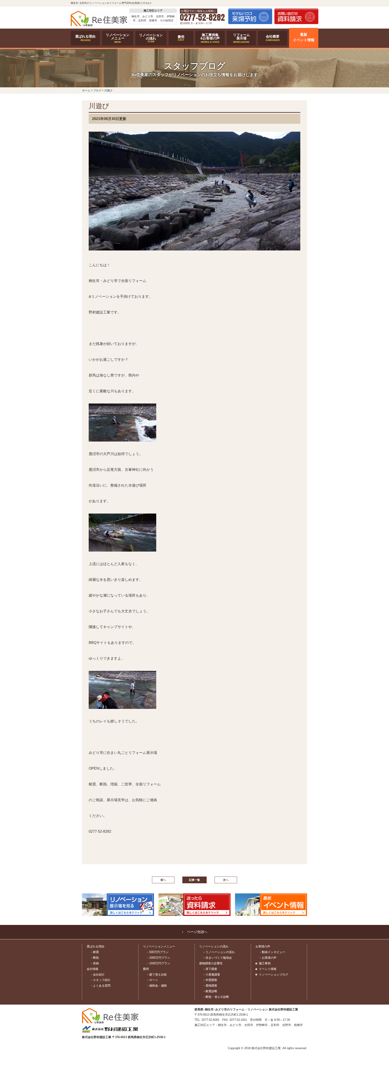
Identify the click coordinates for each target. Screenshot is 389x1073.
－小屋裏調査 (211, 974)
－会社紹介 (97, 974)
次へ (225, 879)
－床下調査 (210, 969)
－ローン (152, 980)
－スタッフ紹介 (100, 980)
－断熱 (94, 957)
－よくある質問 (100, 985)
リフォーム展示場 (241, 38)
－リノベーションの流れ (219, 952)
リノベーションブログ (273, 974)
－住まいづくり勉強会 (217, 957)
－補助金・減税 (156, 985)
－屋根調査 (210, 985)
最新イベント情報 (303, 37)
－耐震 (94, 952)
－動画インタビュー (272, 952)
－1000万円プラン (158, 957)
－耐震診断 (210, 991)
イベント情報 (267, 969)
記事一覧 (194, 879)
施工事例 (265, 963)
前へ (163, 879)
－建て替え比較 (156, 974)
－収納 (94, 963)
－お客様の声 (267, 957)
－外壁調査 (210, 980)
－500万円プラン (157, 952)
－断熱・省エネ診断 (216, 997)
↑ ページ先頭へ (194, 932)
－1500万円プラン (158, 963)
